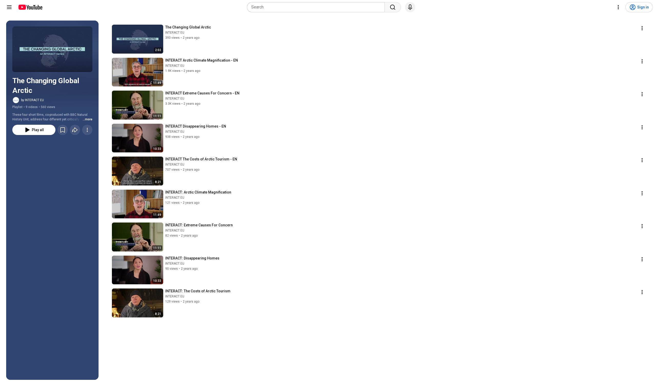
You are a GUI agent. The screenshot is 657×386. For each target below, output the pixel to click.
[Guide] (9, 7)
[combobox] (317, 7)
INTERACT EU (174, 32)
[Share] (75, 130)
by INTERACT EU (32, 100)
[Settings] (618, 7)
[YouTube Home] (30, 7)
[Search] (392, 7)
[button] (52, 49)
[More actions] (87, 130)
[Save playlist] (62, 130)
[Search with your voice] (410, 7)
